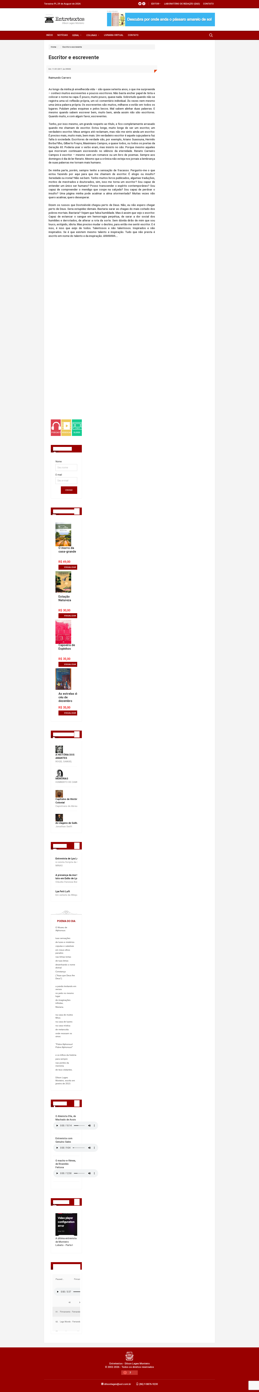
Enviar (69, 490)
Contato (208, 3)
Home (53, 47)
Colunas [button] (91, 35)
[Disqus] (102, 295)
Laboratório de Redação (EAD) (182, 3)
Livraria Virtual (113, 35)
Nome (58, 461)
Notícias (62, 35)
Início (49, 35)
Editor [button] (155, 3)
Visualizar (70, 567)
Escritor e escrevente (72, 47)
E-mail (58, 474)
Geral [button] (76, 35)
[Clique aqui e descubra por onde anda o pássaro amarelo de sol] (161, 19)
